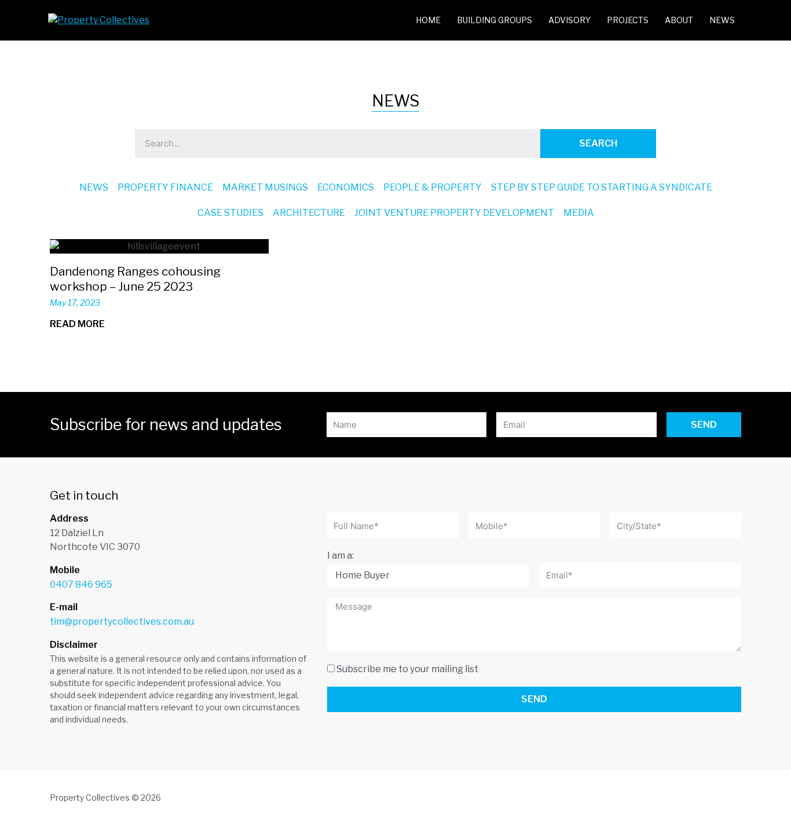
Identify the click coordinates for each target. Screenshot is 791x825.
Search (598, 143)
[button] (83, 324)
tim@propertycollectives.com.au (122, 621)
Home (428, 20)
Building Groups (494, 20)
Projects (628, 20)
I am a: (340, 555)
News (722, 20)
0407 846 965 (81, 584)
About (679, 20)
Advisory (569, 20)
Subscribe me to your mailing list (407, 668)
